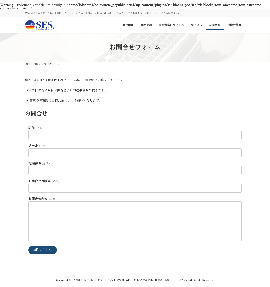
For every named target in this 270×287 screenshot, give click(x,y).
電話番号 (39, 163)
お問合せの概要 (44, 181)
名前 (36, 128)
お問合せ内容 (42, 198)
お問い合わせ (42, 249)
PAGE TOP (260, 274)
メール (37, 145)
